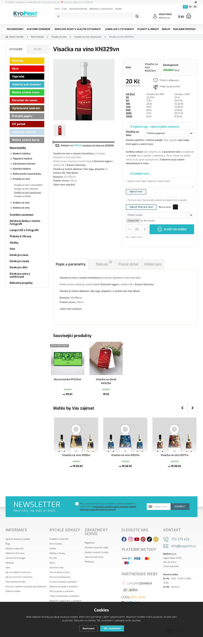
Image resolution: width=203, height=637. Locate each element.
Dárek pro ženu (19, 255)
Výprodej (18, 76)
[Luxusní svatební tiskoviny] (137, 583)
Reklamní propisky (184, 29)
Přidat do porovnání (170, 86)
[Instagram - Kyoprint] (130, 539)
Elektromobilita (13, 591)
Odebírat (180, 506)
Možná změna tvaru (25, 92)
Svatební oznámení (38, 29)
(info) (176, 70)
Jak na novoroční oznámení (19, 577)
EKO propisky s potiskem (61, 591)
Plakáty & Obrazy (148, 29)
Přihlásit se (164, 17)
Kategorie (16, 49)
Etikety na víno (21, 207)
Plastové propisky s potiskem (63, 586)
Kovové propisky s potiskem (63, 581)
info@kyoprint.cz (183, 546)
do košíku (175, 229)
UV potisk (18, 124)
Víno (12, 249)
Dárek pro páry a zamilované (20, 275)
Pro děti (53, 558)
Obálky (166, 29)
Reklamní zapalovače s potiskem (65, 600)
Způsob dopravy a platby (18, 539)
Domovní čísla (56, 567)
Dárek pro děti (18, 267)
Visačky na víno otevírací (26, 188)
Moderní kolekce (22, 153)
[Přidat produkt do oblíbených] (80, 345)
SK (190, 7)
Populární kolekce (22, 158)
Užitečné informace (15, 553)
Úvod (57, 9)
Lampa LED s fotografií (119, 29)
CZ (185, 7)
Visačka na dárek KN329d (106, 381)
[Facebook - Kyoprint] (124, 539)
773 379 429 (180, 539)
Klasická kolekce (22, 168)
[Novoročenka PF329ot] (67, 358)
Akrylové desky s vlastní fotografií (77, 29)
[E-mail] (155, 539)
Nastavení (89, 628)
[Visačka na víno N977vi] (174, 434)
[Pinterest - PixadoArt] (143, 539)
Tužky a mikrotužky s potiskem (64, 596)
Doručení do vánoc (24, 100)
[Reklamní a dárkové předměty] (133, 597)
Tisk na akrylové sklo (16, 581)
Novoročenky (15, 29)
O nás (64, 9)
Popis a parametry (70, 264)
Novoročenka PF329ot (67, 379)
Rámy (52, 562)
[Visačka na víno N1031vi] (125, 434)
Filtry (38, 49)
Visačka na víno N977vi (174, 455)
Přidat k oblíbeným (169, 80)
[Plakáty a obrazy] (131, 590)
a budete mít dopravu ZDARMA (98, 145)
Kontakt (118, 9)
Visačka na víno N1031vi (125, 455)
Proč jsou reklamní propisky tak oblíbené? (26, 586)
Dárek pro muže (19, 261)
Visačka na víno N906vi (76, 455)
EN (195, 7)
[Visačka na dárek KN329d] (106, 358)
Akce (15, 69)
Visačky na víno (21, 178)
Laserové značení (24, 132)
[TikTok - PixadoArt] (149, 539)
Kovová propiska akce (60, 577)
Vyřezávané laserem (26, 108)
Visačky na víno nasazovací (27, 192)
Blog (8, 543)
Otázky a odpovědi (14, 548)
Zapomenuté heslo (94, 557)
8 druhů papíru (22, 116)
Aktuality (10, 562)
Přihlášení (89, 561)
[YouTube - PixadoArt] (136, 539)
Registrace (90, 542)
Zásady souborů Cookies (97, 552)
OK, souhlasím (112, 628)
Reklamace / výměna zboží (101, 9)
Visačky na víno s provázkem (28, 185)
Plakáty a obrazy (57, 553)
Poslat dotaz (128, 264)
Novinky (17, 61)
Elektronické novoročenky (27, 173)
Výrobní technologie (15, 558)
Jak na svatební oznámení (18, 572)
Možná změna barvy (25, 140)
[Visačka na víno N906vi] (76, 434)
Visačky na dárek (22, 196)
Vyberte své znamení (26, 84)
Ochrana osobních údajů (96, 547)
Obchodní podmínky (78, 9)
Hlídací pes (152, 264)
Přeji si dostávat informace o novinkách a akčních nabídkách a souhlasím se (108, 506)
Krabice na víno (21, 202)
